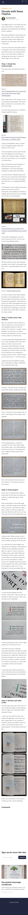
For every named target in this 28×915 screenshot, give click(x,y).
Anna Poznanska (11, 18)
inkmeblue (12, 902)
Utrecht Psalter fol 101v (14, 291)
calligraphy (4, 8)
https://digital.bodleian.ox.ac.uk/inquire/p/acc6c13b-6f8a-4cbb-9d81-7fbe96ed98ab (13, 93)
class (10, 8)
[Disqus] (14, 828)
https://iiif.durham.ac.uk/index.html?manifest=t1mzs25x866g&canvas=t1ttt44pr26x (14, 231)
